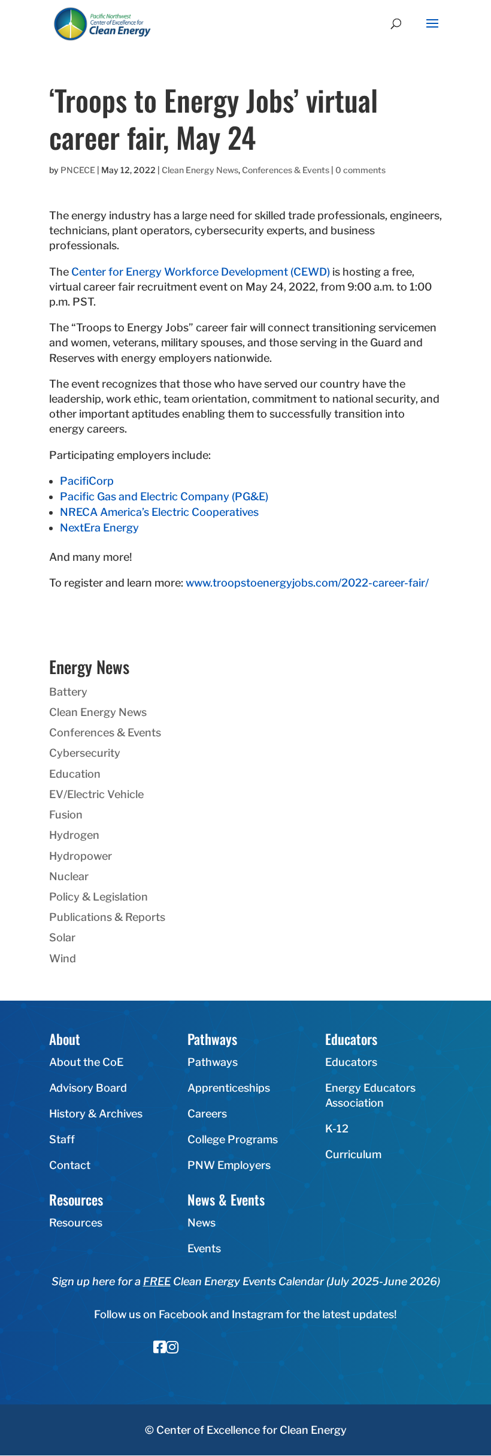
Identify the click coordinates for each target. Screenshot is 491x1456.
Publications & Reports (107, 917)
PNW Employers (229, 1165)
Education (75, 774)
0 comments (360, 170)
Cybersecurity (84, 753)
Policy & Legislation (98, 896)
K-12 (336, 1128)
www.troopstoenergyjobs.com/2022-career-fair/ (307, 582)
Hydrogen (74, 835)
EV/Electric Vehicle (96, 794)
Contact (69, 1165)
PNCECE (77, 170)
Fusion (66, 814)
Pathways (212, 1062)
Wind (62, 958)
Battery (68, 691)
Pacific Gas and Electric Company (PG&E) (164, 496)
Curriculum (353, 1154)
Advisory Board (88, 1088)
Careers (207, 1113)
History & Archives (96, 1113)
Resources (75, 1222)
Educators (351, 1062)
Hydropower (80, 856)
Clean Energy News (200, 170)
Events (204, 1248)
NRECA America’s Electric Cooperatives (159, 512)
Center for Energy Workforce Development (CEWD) (200, 271)
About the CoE (86, 1062)
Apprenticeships (228, 1088)
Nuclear (69, 876)
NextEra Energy (99, 527)
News (201, 1222)
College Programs (232, 1139)
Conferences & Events (285, 170)
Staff (62, 1139)
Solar (62, 937)
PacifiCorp (87, 481)
